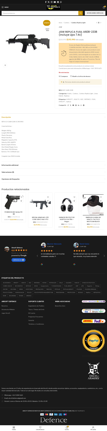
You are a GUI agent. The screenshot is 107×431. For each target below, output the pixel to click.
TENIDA (21, 295)
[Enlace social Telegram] (83, 105)
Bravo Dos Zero (60, 306)
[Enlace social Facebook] (46, 2)
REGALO (80, 292)
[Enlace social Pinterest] (57, 2)
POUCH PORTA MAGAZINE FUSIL (43, 292)
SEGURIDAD (12, 295)
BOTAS (44, 282)
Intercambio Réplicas (95, 13)
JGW (60, 27)
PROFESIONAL (60, 292)
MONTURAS (29, 289)
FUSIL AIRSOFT (68, 286)
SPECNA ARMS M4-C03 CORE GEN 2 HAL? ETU (40, 218)
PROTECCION (71, 292)
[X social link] (48, 2)
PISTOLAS (57, 289)
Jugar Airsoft (6, 313)
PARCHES (49, 289)
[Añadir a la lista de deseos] (21, 197)
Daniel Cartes (52, 244)
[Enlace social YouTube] (54, 2)
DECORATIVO (19, 286)
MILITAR (5, 289)
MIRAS (21, 289)
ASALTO (77, 99)
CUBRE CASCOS (7, 286)
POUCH (29, 292)
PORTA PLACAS (19, 292)
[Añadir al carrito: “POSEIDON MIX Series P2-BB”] (21, 201)
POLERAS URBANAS (90, 289)
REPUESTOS (97, 292)
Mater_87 (83, 244)
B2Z (82, 99)
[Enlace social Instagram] (51, 2)
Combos (67, 22)
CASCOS (76, 282)
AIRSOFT (69, 99)
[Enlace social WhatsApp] (60, 2)
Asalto (69, 93)
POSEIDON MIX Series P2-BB (14, 213)
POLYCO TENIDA (7, 292)
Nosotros (5, 306)
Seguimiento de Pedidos (36, 306)
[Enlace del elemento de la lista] (53, 395)
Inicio (60, 22)
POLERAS (79, 289)
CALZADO (68, 282)
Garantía (31, 320)
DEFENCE (87, 99)
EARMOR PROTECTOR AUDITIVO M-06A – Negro (67, 219)
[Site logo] (53, 7)
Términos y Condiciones (36, 324)
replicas (68, 101)
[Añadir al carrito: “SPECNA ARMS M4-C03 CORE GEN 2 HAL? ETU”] (48, 201)
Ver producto (74, 201)
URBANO (28, 295)
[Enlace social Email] (73, 105)
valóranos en (17, 260)
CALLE (61, 282)
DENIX (36, 286)
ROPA (4, 295)
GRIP (77, 286)
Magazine (89, 286)
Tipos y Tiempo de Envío (36, 309)
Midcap (97, 286)
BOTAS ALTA (52, 282)
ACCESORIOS (7, 282)
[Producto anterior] (97, 23)
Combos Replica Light (78, 22)
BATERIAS (37, 282)
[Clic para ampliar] (5, 65)
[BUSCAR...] (80, 13)
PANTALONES (39, 289)
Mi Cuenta (31, 313)
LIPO (82, 286)
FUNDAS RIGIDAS (56, 286)
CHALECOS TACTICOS (88, 282)
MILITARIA (13, 289)
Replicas (66, 96)
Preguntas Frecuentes (35, 317)
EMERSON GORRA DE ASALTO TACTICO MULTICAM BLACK (93, 219)
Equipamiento (45, 286)
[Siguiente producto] (101, 23)
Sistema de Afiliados (8, 309)
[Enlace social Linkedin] (78, 105)
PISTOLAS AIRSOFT (68, 289)
